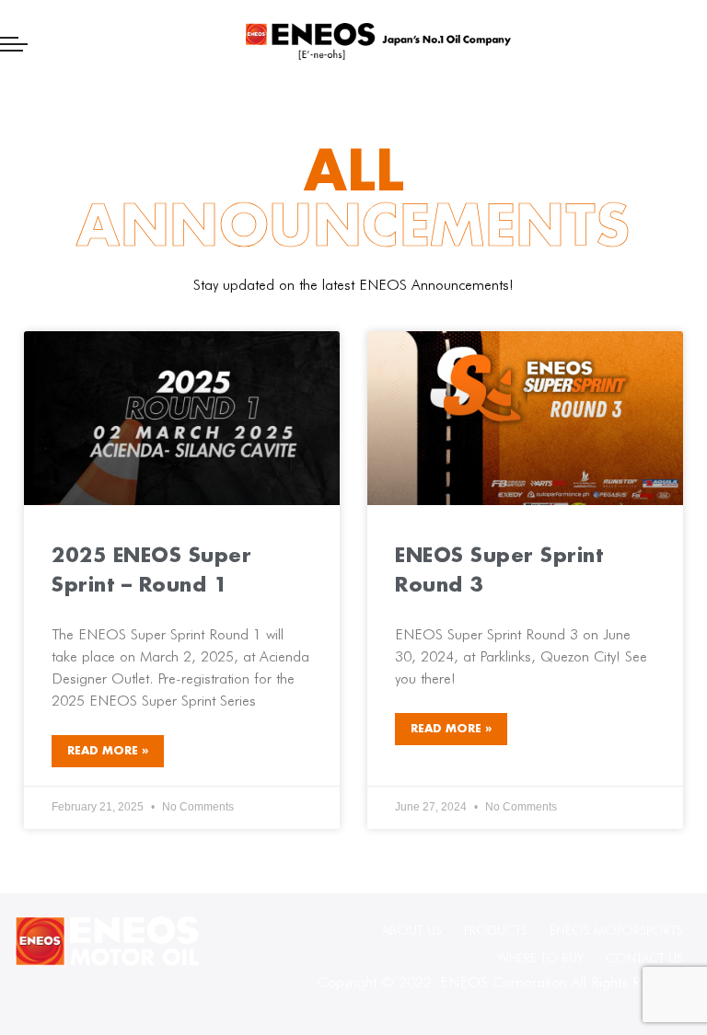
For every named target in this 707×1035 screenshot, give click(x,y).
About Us (412, 930)
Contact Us (644, 957)
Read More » (107, 751)
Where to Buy (540, 957)
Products (495, 930)
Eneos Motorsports (616, 930)
